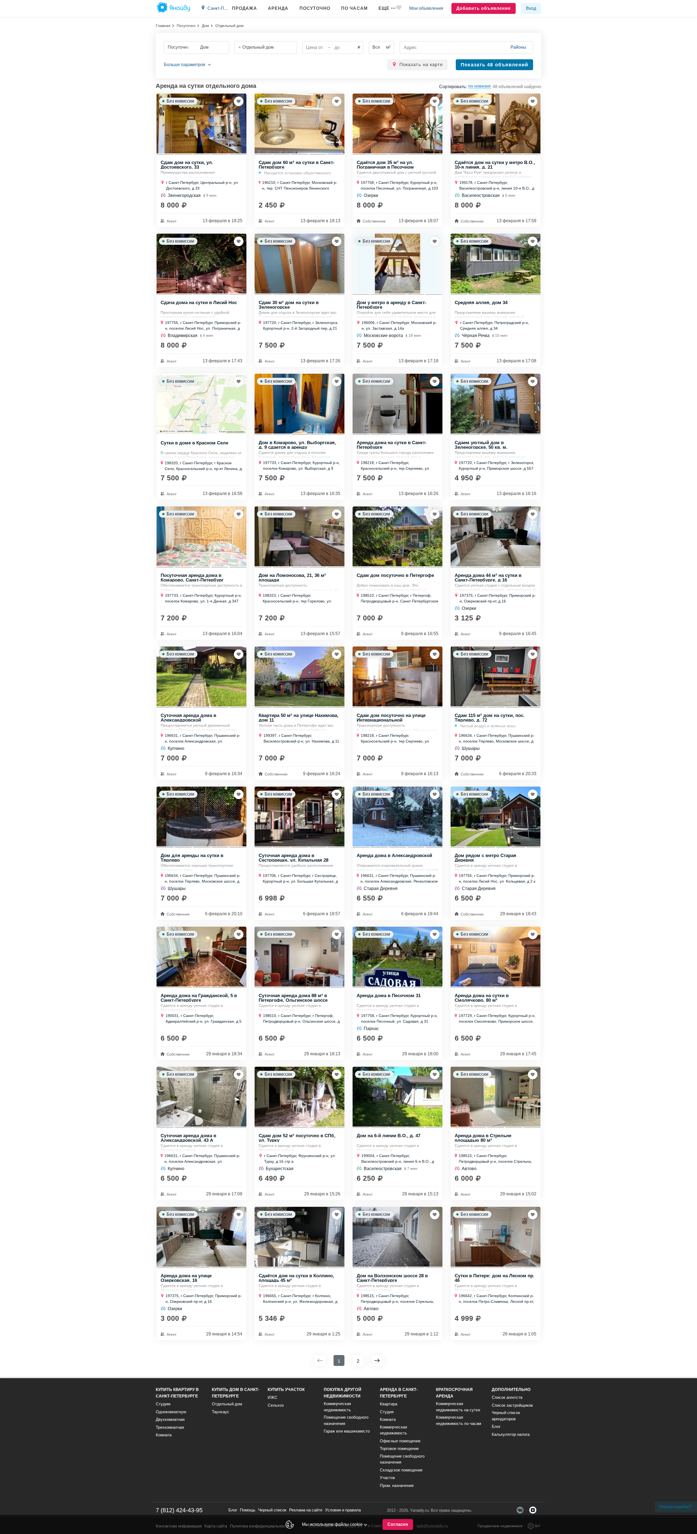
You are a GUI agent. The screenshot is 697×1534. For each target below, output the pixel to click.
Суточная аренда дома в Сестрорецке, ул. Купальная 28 (293, 857)
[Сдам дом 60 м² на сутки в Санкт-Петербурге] (299, 123)
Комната (164, 1435)
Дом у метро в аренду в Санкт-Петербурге (391, 304)
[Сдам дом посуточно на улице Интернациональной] (397, 676)
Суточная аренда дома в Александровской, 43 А (188, 1137)
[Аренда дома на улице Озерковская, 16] (201, 1237)
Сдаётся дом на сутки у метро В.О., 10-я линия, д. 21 (495, 164)
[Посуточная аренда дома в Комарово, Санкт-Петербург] (201, 536)
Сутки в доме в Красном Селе (194, 443)
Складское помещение (401, 1470)
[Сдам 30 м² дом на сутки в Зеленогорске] (299, 263)
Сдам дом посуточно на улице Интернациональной (391, 717)
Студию (163, 1404)
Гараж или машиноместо (347, 1431)
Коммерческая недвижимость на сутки (458, 1406)
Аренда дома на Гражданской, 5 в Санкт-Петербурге (199, 997)
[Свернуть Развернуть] (187, 64)
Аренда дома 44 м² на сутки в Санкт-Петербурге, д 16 (488, 577)
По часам (354, 8)
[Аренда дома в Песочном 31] (397, 956)
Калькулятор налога (511, 1434)
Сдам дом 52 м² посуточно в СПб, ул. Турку (297, 1137)
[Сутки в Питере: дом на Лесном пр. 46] (495, 1237)
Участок (387, 1477)
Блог (496, 1426)
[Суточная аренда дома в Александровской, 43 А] (201, 1097)
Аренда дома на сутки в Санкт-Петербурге (392, 444)
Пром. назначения (397, 1485)
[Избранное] (399, 8)
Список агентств (507, 1397)
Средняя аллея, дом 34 (481, 302)
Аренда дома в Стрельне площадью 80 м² (483, 1137)
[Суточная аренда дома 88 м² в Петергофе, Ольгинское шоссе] (299, 956)
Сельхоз (276, 1405)
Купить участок (286, 1389)
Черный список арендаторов (506, 1415)
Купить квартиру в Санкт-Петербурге (177, 1392)
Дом (205, 25)
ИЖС (272, 1397)
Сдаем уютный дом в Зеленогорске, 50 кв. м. (481, 444)
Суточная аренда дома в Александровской (188, 717)
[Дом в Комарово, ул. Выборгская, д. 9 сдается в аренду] (299, 404)
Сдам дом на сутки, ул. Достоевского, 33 (187, 164)
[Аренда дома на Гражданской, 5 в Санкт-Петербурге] (201, 956)
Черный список (272, 1510)
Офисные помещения (400, 1441)
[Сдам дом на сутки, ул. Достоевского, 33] (201, 123)
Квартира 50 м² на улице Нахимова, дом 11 (298, 717)
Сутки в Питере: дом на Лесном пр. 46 (494, 1277)
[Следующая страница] (377, 1360)
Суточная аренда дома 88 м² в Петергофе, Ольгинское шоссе (293, 997)
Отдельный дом (227, 1404)
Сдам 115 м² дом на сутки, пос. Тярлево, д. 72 (490, 717)
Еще (384, 8)
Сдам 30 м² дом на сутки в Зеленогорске (289, 304)
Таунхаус (220, 1411)
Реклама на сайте (305, 1510)
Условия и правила (343, 1510)
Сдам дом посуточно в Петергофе (395, 575)
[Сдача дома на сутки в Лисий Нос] (201, 263)
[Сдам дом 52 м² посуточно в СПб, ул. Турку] (299, 1097)
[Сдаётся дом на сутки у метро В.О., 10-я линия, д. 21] (495, 123)
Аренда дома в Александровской (394, 855)
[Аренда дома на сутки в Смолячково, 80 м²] (495, 956)
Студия (387, 1411)
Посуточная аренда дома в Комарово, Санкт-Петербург (192, 577)
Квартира (388, 1404)
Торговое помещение (399, 1448)
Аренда (278, 8)
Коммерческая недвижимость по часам (458, 1420)
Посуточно (314, 8)
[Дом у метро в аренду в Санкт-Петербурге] (397, 263)
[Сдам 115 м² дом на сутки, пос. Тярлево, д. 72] (495, 676)
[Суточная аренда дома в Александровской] (201, 676)
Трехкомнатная (170, 1427)
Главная (163, 25)
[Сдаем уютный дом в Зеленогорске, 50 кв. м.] (495, 404)
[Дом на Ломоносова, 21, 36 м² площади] (299, 536)
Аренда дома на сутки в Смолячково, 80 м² (482, 997)
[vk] (520, 1510)
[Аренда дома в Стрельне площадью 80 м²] (495, 1097)
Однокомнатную (171, 1411)
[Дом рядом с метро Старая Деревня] (495, 816)
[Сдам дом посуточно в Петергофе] (397, 536)
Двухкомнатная (170, 1419)
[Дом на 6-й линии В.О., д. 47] (397, 1097)
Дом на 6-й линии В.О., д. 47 (388, 1135)
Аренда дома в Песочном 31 (389, 995)
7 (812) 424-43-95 (179, 1510)
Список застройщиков (512, 1405)
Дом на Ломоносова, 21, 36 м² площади (292, 577)
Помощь (247, 1510)
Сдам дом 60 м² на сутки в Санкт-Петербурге (297, 164)
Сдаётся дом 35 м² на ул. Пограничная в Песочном (385, 164)
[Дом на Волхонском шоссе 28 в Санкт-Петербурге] (397, 1237)
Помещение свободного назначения (346, 1420)
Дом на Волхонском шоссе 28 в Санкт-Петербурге (392, 1277)
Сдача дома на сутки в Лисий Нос (199, 302)
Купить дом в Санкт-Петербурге (235, 1392)
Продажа (244, 8)
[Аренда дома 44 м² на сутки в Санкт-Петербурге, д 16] (495, 536)
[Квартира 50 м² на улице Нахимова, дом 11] (299, 676)
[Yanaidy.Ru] (173, 8)
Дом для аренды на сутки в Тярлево (192, 857)
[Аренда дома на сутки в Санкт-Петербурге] (397, 404)
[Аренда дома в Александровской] (397, 816)
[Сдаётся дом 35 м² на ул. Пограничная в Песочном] (397, 123)
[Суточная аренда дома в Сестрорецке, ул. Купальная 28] (299, 816)
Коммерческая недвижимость (337, 1406)
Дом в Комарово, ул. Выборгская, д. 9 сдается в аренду (297, 444)
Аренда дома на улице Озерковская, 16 (186, 1277)
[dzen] (532, 1510)
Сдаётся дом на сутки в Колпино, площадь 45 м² (296, 1277)
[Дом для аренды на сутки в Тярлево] (201, 816)
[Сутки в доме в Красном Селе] (201, 404)
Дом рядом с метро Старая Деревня (485, 857)
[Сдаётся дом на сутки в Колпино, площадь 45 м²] (299, 1237)
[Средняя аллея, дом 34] (495, 263)
